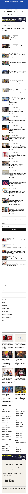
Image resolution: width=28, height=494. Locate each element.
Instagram (10, 473)
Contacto (10, 490)
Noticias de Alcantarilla (6, 416)
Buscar (19, 4)
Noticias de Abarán (18, 415)
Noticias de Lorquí (18, 430)
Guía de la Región (6, 467)
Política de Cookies (21, 488)
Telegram (15, 473)
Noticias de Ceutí (18, 422)
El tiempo (4, 294)
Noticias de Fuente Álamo (20, 411)
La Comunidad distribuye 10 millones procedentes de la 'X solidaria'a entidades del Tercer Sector (17, 164)
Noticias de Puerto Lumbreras (20, 413)
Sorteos (13, 4)
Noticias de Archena (5, 444)
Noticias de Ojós (18, 451)
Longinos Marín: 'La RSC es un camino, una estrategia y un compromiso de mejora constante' (16, 201)
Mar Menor (4, 276)
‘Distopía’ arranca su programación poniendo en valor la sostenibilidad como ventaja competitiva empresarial (17, 146)
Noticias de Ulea (18, 449)
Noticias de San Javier (6, 427)
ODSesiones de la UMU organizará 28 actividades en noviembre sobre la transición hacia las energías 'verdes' (17, 91)
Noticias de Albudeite (19, 446)
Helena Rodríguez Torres (14, 204)
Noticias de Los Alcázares (20, 408)
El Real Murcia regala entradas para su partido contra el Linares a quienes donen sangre (17, 155)
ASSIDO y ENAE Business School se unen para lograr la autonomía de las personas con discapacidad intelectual (17, 64)
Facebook (5, 473)
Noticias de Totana (5, 429)
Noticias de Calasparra (19, 420)
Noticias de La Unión (6, 446)
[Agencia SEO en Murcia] (9, 480)
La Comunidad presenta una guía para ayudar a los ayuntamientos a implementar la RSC (17, 38)
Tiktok (20, 473)
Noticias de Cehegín (5, 450)
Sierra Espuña (4, 285)
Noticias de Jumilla (5, 434)
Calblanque (4, 288)
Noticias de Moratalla (19, 428)
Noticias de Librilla (18, 435)
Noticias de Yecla (5, 422)
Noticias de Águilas (5, 424)
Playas (3, 279)
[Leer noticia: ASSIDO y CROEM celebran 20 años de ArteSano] (5, 55)
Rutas (3, 282)
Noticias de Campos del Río (20, 442)
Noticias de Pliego (18, 437)
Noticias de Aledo (18, 447)
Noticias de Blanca (18, 433)
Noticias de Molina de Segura (7, 415)
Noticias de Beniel (18, 419)
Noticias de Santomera (19, 409)
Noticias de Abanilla (19, 431)
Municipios (4, 291)
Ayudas (3, 302)
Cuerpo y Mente (18, 467)
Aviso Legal (5, 490)
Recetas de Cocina (6, 469)
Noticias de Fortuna (19, 424)
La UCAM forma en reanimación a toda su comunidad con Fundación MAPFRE (16, 210)
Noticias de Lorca (5, 413)
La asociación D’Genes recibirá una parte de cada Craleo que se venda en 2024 (17, 47)
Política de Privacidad (16, 490)
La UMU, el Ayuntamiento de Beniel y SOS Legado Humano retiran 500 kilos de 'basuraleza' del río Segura (17, 119)
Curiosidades (4, 305)
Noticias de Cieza (5, 420)
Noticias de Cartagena (6, 411)
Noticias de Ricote (18, 444)
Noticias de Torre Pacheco (7, 425)
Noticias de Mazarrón (6, 418)
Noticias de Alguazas (19, 426)
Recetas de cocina (5, 308)
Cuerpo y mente (5, 311)
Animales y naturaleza (6, 317)
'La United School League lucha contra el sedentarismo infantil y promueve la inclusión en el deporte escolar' (17, 110)
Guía (8, 4)
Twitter (4, 475)
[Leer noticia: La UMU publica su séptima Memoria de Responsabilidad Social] (5, 182)
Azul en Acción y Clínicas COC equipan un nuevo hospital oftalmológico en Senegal (16, 82)
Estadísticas (9, 475)
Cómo (3, 320)
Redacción (11, 41)
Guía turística (4, 273)
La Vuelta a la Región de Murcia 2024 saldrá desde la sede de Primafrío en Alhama (17, 73)
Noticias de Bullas (18, 417)
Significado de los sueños (7, 314)
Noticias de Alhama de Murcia (7, 442)
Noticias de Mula (5, 448)
